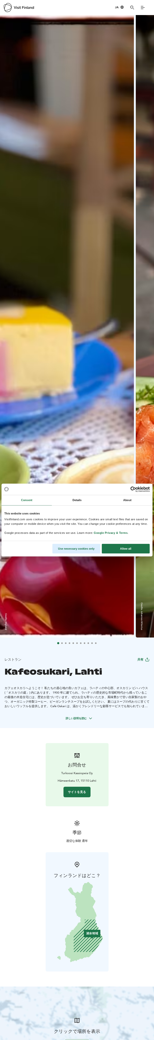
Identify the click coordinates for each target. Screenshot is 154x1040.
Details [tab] (77, 500)
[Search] (132, 7)
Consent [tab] (26, 500)
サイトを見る (77, 792)
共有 (140, 659)
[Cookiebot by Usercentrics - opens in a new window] (133, 489)
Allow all (125, 548)
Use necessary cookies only (76, 548)
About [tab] (127, 500)
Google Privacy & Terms (111, 532)
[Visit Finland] (19, 7)
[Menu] (142, 7)
